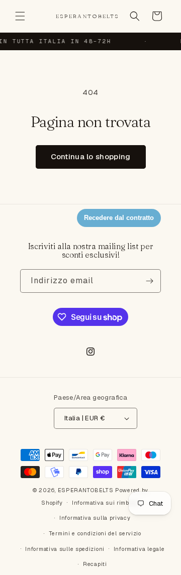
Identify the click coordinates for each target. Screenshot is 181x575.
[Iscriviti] (149, 281)
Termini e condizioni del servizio (95, 533)
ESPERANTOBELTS (86, 490)
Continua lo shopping (91, 156)
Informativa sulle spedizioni (65, 548)
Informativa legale (139, 548)
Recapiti (95, 563)
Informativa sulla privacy (95, 517)
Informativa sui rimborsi (106, 502)
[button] (20, 16)
